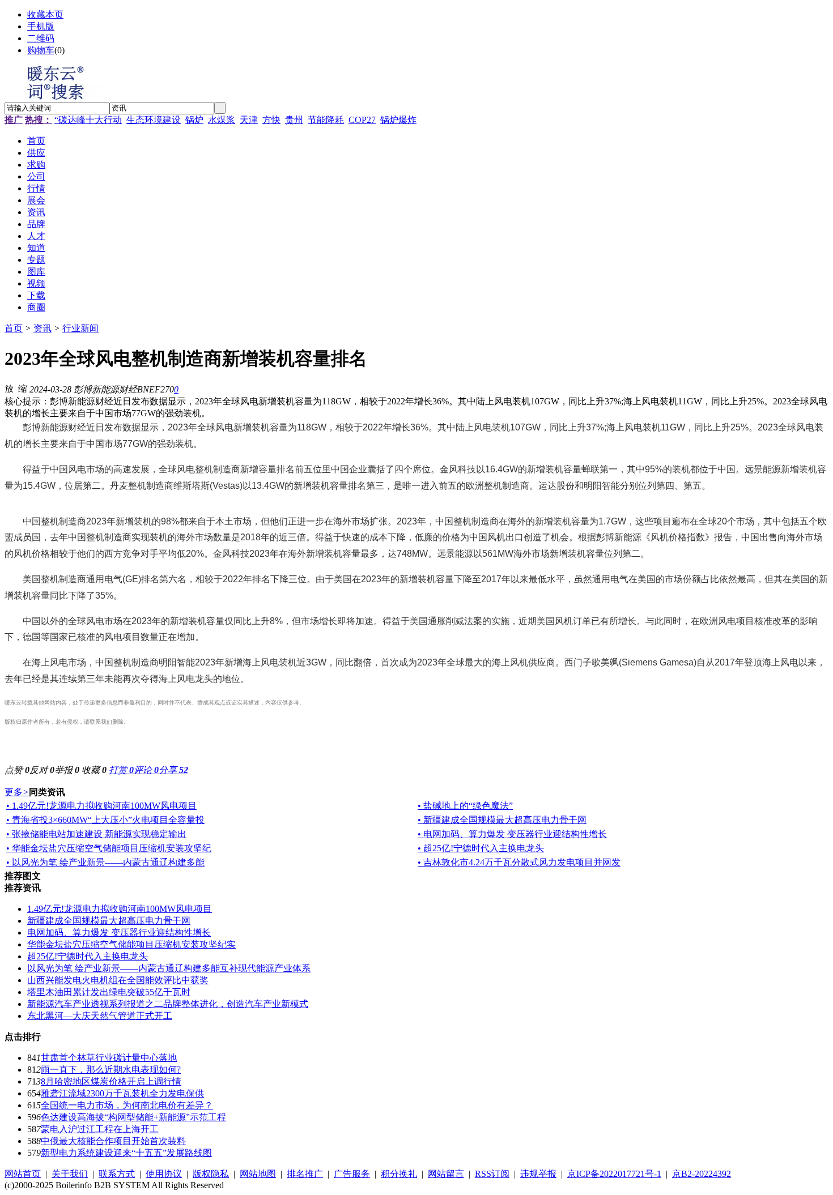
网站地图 (258, 1174)
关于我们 (70, 1174)
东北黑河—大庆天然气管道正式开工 (99, 1016)
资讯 (42, 328)
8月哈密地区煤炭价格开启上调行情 (111, 1081)
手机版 (40, 26)
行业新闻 (80, 328)
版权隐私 (211, 1174)
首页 (14, 328)
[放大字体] (9, 387)
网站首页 (23, 1174)
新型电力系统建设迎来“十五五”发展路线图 (126, 1153)
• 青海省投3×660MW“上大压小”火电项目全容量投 (105, 820)
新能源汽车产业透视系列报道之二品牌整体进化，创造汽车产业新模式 (167, 1004)
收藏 (94, 770)
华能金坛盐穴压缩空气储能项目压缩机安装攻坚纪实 (131, 944)
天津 (249, 120)
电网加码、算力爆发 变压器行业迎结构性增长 (119, 932)
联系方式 (117, 1174)
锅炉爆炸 (398, 120)
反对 (41, 770)
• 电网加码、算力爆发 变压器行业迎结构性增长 (512, 834)
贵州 (294, 120)
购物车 (40, 50)
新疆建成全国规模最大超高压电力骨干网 (108, 920)
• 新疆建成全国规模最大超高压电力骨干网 (502, 820)
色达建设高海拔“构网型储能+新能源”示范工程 (133, 1117)
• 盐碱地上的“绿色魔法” (465, 805)
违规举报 (538, 1174)
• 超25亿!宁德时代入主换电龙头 (481, 848)
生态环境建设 (153, 120)
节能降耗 (326, 120)
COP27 (362, 120)
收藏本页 (45, 14)
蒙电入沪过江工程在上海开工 (100, 1129)
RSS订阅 (492, 1174)
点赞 (17, 770)
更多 (17, 792)
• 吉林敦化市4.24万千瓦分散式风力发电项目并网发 (519, 862)
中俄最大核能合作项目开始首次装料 (113, 1141)
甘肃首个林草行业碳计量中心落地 (109, 1057)
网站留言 (446, 1174)
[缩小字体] (22, 387)
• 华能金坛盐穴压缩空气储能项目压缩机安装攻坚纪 (108, 848)
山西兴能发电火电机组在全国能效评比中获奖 (118, 980)
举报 (66, 770)
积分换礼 (399, 1174)
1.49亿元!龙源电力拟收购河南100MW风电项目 (119, 909)
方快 (271, 120)
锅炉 (194, 120)
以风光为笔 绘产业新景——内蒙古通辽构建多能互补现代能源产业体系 (169, 968)
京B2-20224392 (701, 1174)
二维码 (40, 38)
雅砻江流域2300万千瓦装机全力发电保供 (122, 1093)
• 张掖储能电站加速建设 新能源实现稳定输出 (96, 834)
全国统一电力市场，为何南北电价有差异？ (127, 1105)
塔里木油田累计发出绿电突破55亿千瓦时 (108, 992)
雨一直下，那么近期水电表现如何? (111, 1069)
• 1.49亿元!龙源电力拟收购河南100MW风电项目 (101, 805)
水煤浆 (221, 120)
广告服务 (352, 1174)
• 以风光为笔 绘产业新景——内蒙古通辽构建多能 (105, 862)
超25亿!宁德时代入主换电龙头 (87, 956)
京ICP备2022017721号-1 (614, 1174)
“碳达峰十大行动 (88, 120)
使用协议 (164, 1174)
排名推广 (305, 1174)
